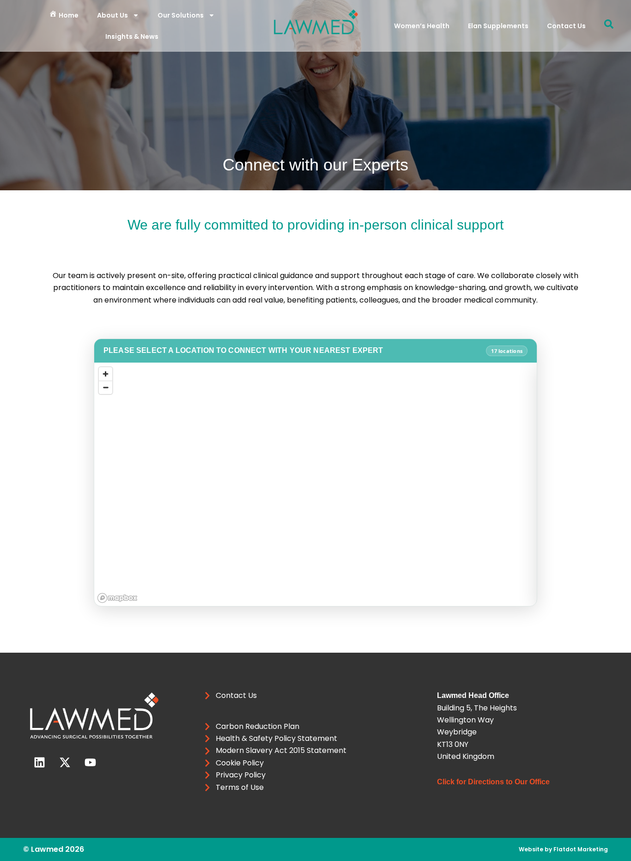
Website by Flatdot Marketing (563, 849)
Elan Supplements (498, 25)
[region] (315, 484)
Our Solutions (181, 15)
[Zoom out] (105, 387)
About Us (112, 15)
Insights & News (131, 36)
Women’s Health (421, 25)
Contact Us (566, 25)
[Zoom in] (105, 374)
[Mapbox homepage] (117, 598)
